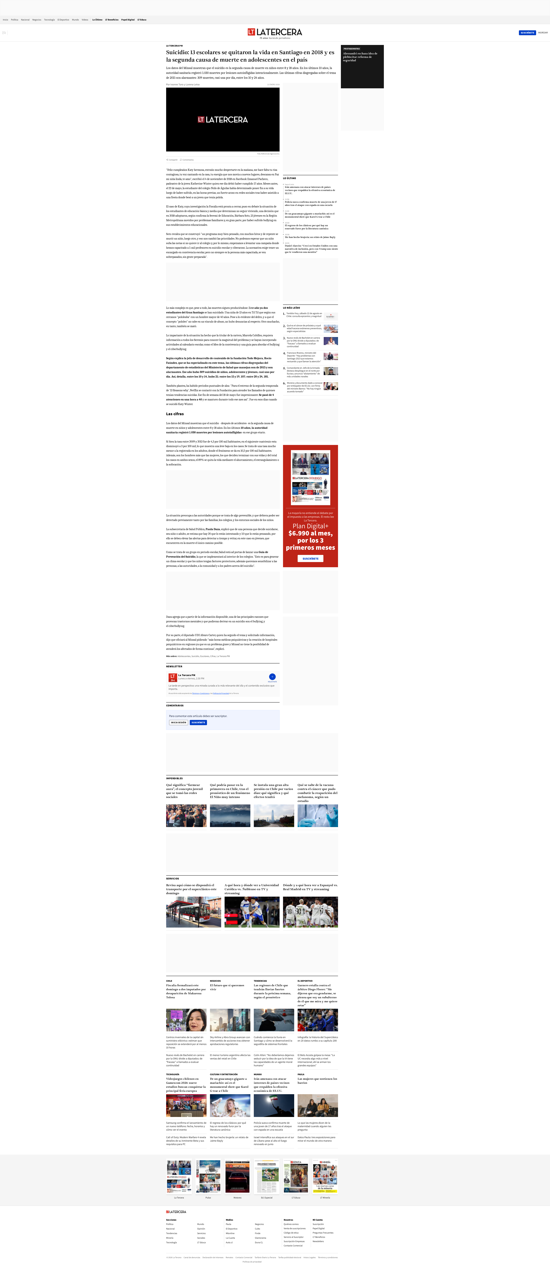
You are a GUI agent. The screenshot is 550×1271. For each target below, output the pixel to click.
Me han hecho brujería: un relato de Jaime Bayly (310, 237)
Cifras (213, 656)
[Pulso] (208, 1193)
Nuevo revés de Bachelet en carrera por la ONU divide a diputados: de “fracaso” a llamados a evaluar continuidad (303, 342)
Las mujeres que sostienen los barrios (317, 1081)
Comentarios (188, 159)
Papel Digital (128, 19)
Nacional (25, 19)
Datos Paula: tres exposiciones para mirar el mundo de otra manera (316, 1139)
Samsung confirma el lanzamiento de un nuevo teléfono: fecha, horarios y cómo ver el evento (186, 1126)
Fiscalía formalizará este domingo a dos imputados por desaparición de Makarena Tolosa (186, 991)
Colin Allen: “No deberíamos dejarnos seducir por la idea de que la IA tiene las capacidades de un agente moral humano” (274, 1060)
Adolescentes (184, 656)
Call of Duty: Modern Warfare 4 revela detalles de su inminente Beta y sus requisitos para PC (186, 1141)
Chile (169, 980)
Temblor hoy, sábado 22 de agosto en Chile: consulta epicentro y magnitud (304, 315)
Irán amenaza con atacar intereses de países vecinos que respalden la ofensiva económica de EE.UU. (310, 190)
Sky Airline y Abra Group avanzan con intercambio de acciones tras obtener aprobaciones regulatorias (230, 1040)
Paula (301, 1074)
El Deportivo (63, 19)
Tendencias (260, 980)
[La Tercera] (179, 1193)
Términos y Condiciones (200, 693)
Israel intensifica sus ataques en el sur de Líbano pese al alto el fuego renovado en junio (274, 1141)
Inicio (5, 19)
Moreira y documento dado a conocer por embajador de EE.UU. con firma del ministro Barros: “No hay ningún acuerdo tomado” (305, 387)
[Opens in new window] (237, 1193)
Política (14, 19)
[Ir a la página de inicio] (275, 32)
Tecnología (49, 19)
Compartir (173, 159)
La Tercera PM (174, 45)
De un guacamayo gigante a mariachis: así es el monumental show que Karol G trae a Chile (309, 215)
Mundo (75, 19)
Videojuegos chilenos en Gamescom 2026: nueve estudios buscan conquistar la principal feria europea (186, 1085)
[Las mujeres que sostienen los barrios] (318, 1105)
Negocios (36, 19)
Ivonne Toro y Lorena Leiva (185, 84)
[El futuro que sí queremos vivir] (230, 1020)
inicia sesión (178, 722)
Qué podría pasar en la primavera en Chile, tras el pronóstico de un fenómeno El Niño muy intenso (230, 791)
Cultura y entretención (224, 1074)
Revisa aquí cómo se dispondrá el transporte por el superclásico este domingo (191, 889)
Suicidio (195, 656)
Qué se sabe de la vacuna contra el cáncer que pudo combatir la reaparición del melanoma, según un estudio (317, 793)
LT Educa (142, 19)
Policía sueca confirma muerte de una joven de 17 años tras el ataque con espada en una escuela (311, 203)
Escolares (204, 656)
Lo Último (97, 19)
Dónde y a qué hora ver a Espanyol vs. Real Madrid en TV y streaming (310, 887)
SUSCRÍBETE (311, 558)
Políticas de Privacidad (221, 693)
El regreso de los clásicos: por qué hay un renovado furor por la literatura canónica (306, 227)
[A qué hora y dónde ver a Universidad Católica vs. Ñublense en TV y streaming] (252, 912)
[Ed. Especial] (267, 1193)
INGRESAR (543, 32)
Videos (85, 19)
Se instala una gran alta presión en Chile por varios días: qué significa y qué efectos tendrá (273, 791)
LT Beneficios (111, 19)
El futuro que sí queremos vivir (227, 987)
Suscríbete (199, 722)
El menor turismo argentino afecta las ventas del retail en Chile (230, 1056)
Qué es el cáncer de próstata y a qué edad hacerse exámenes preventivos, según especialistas (304, 328)
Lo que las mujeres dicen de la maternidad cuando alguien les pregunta (314, 1126)
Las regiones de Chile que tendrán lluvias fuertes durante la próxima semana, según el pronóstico (272, 991)
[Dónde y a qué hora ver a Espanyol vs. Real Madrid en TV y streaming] (310, 912)
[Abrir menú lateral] (5, 32)
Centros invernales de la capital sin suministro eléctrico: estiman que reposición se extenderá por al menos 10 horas (186, 1042)
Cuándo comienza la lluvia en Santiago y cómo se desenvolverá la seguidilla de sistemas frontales (273, 1040)
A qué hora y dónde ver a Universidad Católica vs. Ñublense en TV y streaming (252, 889)
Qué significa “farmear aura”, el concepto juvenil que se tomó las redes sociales (184, 791)
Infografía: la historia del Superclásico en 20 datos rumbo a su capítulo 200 (318, 1038)
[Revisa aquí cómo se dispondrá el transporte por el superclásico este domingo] (193, 912)
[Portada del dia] (310, 503)
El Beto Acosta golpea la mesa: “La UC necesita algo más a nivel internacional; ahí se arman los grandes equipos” (316, 1060)
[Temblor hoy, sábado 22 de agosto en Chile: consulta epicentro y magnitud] (331, 317)
